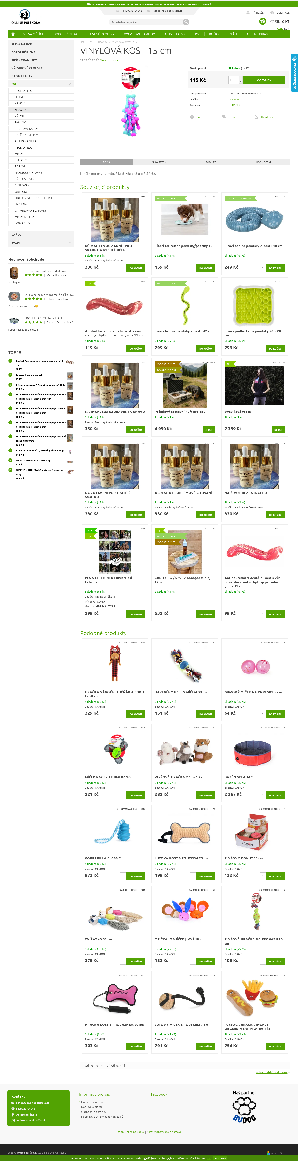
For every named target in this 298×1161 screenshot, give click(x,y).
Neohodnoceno (111, 60)
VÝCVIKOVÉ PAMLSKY (139, 34)
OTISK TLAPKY (175, 34)
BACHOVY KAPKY (26, 128)
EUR (286, 28)
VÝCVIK (20, 116)
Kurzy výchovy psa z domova (164, 1132)
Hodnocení (263, 162)
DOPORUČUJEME (66, 34)
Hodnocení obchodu (93, 1102)
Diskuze (211, 162)
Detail (209, 429)
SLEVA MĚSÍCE (33, 34)
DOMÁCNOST (24, 223)
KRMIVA (20, 103)
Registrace (282, 12)
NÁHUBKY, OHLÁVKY (28, 172)
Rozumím (220, 1158)
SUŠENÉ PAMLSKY (101, 34)
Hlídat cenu (267, 117)
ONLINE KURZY (258, 34)
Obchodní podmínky (93, 1112)
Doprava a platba (92, 1107)
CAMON (235, 99)
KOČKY (214, 34)
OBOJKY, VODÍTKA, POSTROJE (35, 198)
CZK (280, 29)
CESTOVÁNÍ (22, 185)
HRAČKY (20, 109)
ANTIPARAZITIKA (25, 141)
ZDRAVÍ (20, 166)
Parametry (158, 162)
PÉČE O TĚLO (24, 91)
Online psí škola (26, 1114)
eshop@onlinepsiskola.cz (32, 1102)
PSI (197, 34)
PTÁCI (233, 34)
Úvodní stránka (13, 34)
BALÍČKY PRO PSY (26, 135)
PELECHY (21, 160)
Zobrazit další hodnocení (272, 1071)
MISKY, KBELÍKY (25, 217)
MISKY (19, 154)
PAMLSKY (21, 122)
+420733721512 (25, 1108)
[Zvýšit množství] (241, 78)
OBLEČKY (21, 192)
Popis (106, 162)
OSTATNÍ (20, 97)
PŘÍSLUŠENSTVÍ (25, 179)
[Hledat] (186, 22)
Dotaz (231, 117)
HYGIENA (21, 204)
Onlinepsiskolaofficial (30, 1120)
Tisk (197, 117)
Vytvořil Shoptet (280, 1153)
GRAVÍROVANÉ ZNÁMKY (31, 210)
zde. (209, 1158)
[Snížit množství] (241, 82)
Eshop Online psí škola (130, 1132)
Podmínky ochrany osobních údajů (102, 1116)
